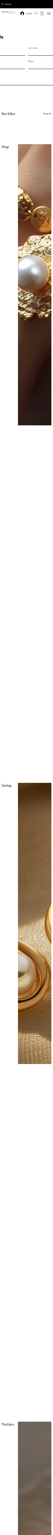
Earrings (6, 785)
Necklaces (8, 1424)
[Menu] (48, 13)
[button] (42, 13)
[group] (26, 118)
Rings (5, 146)
